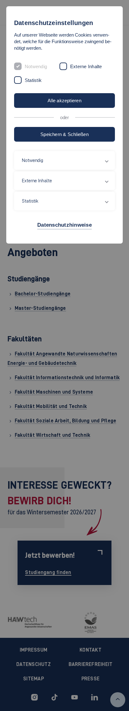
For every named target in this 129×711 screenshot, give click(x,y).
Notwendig (36, 66)
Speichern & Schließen (64, 134)
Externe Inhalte (86, 66)
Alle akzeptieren (64, 100)
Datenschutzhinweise (64, 225)
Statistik (33, 80)
